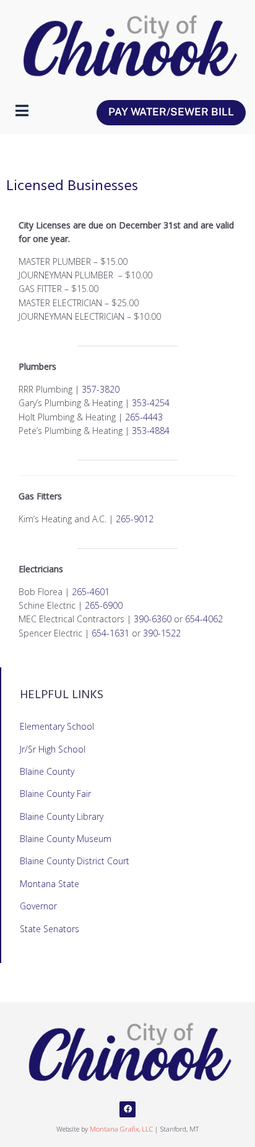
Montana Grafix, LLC (121, 1128)
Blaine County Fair (55, 793)
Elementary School (57, 726)
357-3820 (100, 389)
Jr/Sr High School (52, 749)
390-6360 (152, 619)
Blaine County (47, 771)
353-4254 (151, 403)
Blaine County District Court (74, 861)
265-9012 (134, 519)
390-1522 (162, 633)
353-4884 (151, 430)
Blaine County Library (61, 816)
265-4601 (91, 592)
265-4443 (144, 417)
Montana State (49, 884)
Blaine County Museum (65, 839)
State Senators (49, 929)
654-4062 (204, 619)
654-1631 (110, 633)
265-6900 (104, 605)
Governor (38, 906)
